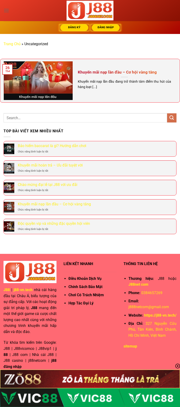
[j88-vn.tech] (90, 10)
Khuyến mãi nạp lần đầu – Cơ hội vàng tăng (117, 72)
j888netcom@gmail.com (148, 307)
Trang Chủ (12, 44)
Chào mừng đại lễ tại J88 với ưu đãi (47, 184)
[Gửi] (171, 117)
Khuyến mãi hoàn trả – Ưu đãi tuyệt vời (50, 165)
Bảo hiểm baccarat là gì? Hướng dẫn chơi (52, 146)
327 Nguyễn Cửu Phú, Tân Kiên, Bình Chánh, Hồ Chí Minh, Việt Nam (152, 329)
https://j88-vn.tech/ (160, 315)
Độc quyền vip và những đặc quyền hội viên (54, 223)
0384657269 (151, 293)
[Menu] (6, 10)
